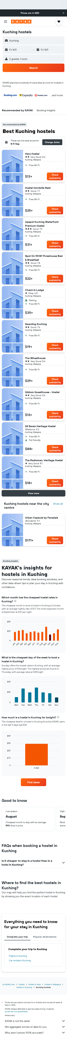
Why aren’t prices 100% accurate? (24, 1032)
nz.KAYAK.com (8, 984)
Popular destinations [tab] (45, 936)
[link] (33, 782)
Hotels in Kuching (24, 987)
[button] (63, 13)
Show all (58, 503)
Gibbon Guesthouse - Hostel (42, 392)
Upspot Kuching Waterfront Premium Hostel (42, 223)
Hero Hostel (32, 153)
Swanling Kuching (36, 324)
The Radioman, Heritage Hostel (44, 460)
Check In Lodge (34, 290)
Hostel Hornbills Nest (38, 187)
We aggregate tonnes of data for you (26, 1026)
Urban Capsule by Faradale (41, 517)
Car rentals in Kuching (20, 960)
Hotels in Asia (34, 984)
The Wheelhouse (35, 358)
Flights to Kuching (18, 955)
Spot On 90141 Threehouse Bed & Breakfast (44, 257)
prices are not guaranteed (16, 1011)
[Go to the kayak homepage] (21, 22)
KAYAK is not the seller (17, 1021)
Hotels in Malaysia (53, 984)
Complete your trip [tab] (17, 936)
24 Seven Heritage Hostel (40, 426)
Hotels (22, 984)
